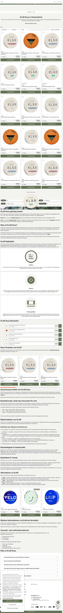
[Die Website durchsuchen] (23, 9)
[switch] (58, 608)
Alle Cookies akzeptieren (12, 601)
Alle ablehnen (12, 604)
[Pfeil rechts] (61, 370)
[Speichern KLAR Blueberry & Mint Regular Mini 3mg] (2, 160)
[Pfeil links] (1, 370)
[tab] (8, 387)
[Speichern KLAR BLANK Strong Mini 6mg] (2, 97)
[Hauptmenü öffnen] (8, 9)
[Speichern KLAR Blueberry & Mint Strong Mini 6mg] (43, 32)
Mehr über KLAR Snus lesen (31, 23)
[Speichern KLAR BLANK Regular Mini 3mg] (23, 129)
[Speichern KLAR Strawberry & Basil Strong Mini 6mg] (43, 160)
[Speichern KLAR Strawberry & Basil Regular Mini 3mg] (23, 160)
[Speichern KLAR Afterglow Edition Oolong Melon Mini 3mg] (43, 129)
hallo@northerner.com (37, 597)
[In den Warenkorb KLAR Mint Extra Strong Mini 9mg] (60, 344)
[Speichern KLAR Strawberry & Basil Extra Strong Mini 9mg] (2, 32)
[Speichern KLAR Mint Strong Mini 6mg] (43, 64)
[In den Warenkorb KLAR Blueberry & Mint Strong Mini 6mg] (60, 335)
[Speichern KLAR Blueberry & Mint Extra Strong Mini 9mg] (23, 97)
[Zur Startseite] (31, 6)
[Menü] (60, 600)
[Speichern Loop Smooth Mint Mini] (44, 490)
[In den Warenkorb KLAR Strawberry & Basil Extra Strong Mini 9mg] (60, 326)
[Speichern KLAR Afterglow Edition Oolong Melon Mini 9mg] (23, 32)
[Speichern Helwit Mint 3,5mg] (23, 490)
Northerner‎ (29, 12)
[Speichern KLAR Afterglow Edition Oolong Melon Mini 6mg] (2, 129)
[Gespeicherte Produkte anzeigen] (38, 9)
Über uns (23, 584)
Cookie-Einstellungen (12, 608)
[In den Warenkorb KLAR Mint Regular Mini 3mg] (60, 339)
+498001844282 (36, 598)
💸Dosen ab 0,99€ (30, 1)
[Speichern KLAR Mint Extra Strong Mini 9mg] (23, 64)
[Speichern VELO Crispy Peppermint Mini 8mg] (2, 490)
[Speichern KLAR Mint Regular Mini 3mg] (2, 64)
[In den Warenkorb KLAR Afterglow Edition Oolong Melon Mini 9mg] (60, 330)
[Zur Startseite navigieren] (46, 583)
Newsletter (52, 220)
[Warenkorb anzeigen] (54, 9)
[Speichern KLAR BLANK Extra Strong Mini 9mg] (43, 97)
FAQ (1, 589)
